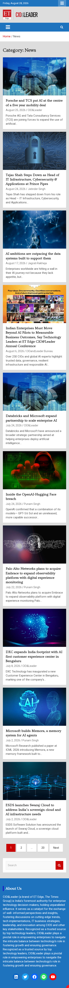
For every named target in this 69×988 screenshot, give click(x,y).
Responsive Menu (62, 3)
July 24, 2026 (14, 425)
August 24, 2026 (15, 188)
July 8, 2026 (13, 665)
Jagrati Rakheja (37, 263)
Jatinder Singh (36, 188)
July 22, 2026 (14, 587)
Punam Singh (32, 503)
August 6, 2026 (15, 351)
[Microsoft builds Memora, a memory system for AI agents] (34, 706)
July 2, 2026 (13, 740)
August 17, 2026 (15, 263)
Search (59, 865)
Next (56, 847)
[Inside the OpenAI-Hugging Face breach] (34, 470)
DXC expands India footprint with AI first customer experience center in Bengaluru (34, 656)
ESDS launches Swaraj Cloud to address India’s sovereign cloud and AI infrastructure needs (33, 809)
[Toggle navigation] (8, 27)
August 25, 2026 (15, 110)
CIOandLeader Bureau (39, 351)
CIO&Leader (35, 110)
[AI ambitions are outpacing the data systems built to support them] (34, 229)
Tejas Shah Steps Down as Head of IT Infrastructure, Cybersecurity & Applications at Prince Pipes (32, 179)
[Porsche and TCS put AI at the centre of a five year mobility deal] (34, 76)
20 (42, 847)
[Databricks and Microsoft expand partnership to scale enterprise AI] (34, 392)
